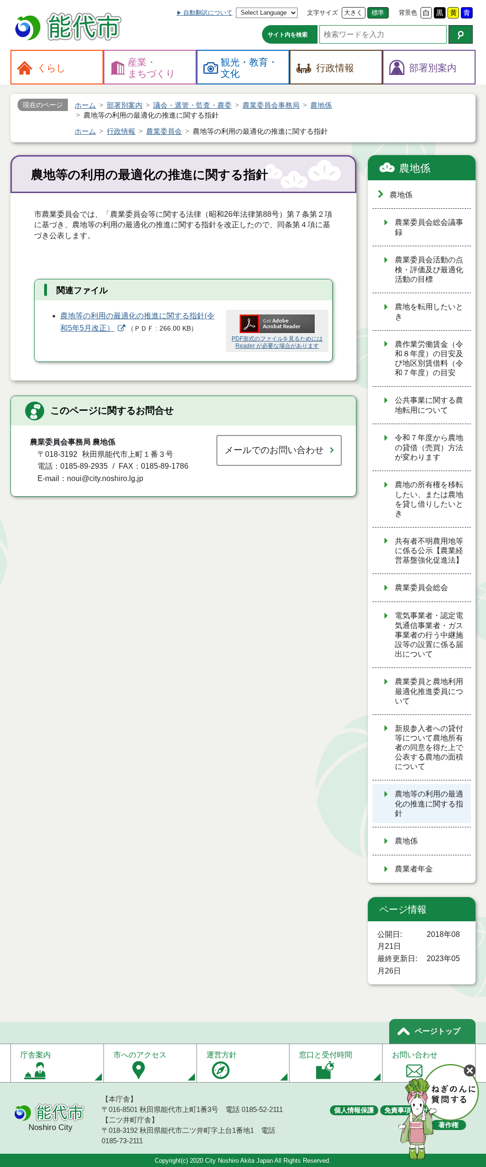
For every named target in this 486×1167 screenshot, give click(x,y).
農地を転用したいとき (429, 312)
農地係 (414, 168)
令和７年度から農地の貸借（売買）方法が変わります (429, 447)
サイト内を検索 (288, 34)
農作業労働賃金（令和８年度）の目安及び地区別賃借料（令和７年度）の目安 (429, 358)
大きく (353, 12)
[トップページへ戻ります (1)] (69, 28)
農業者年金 (414, 869)
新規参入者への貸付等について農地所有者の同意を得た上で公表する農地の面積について (429, 747)
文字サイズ (322, 12)
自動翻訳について (208, 12)
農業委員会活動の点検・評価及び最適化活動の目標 (429, 269)
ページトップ (437, 1031)
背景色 (408, 12)
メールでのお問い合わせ (274, 450)
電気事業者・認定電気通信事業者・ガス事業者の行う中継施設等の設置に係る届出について (429, 634)
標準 (378, 12)
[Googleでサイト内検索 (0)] (461, 34)
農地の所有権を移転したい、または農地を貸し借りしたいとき (429, 499)
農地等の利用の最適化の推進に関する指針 (429, 803)
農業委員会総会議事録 (429, 227)
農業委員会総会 (425, 588)
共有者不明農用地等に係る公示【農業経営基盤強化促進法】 (429, 551)
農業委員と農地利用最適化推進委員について (429, 691)
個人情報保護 (354, 1110)
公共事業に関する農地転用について (429, 405)
